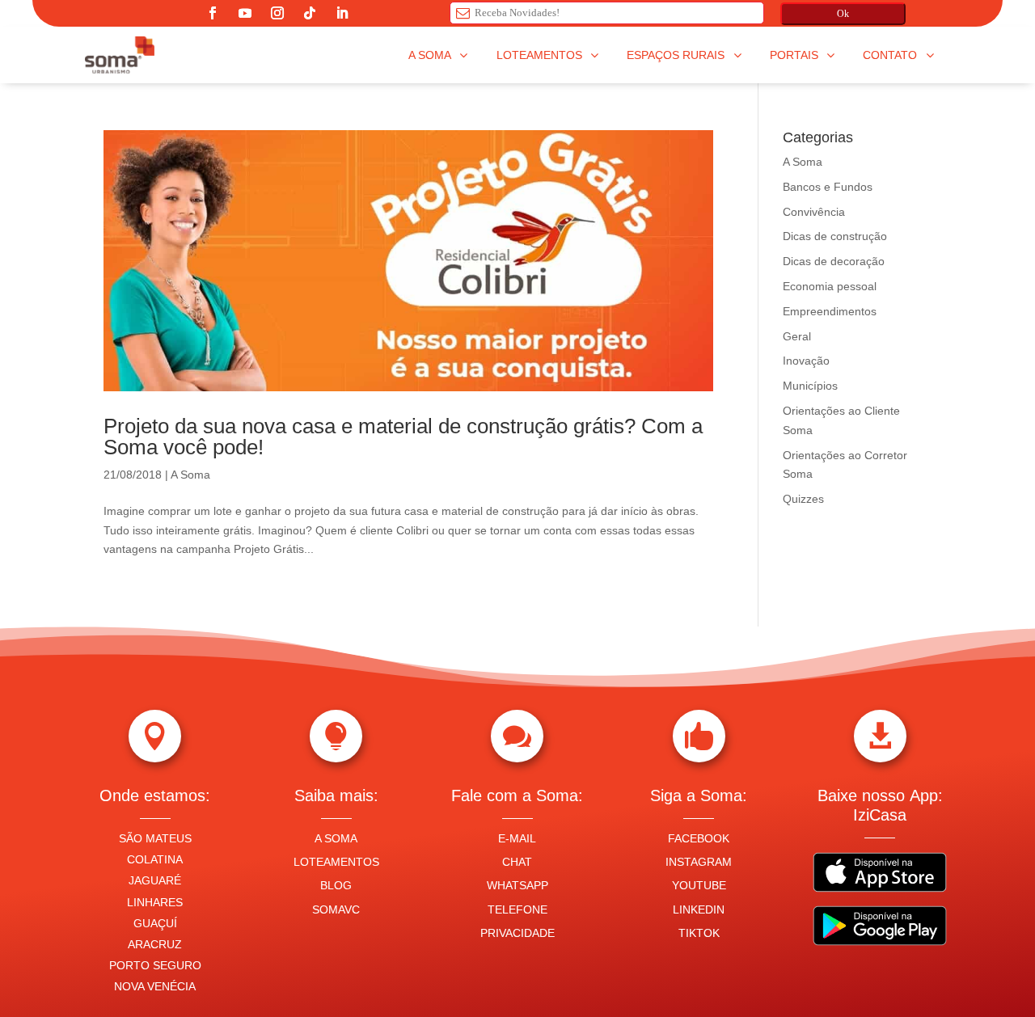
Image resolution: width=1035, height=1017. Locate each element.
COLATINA (155, 859)
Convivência (814, 211)
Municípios (810, 385)
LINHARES (155, 902)
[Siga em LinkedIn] (342, 13)
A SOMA (336, 838)
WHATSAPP (517, 885)
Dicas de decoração (834, 261)
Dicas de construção (835, 236)
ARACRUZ (155, 944)
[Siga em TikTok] (310, 13)
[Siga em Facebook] (213, 13)
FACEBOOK (698, 838)
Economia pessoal (830, 286)
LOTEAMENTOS (336, 861)
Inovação (806, 360)
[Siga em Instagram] (277, 13)
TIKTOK (699, 932)
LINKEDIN (698, 909)
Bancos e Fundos (827, 186)
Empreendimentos (830, 311)
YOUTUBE (699, 885)
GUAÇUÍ (155, 923)
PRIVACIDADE (517, 932)
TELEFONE (517, 909)
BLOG (336, 885)
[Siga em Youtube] (245, 13)
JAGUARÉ (155, 880)
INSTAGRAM (698, 861)
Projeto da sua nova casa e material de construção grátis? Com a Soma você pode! (403, 436)
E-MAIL (517, 838)
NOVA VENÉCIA (155, 986)
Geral (797, 336)
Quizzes (803, 498)
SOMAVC (336, 909)
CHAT (517, 861)
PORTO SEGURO (155, 965)
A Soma (190, 474)
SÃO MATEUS (155, 838)
